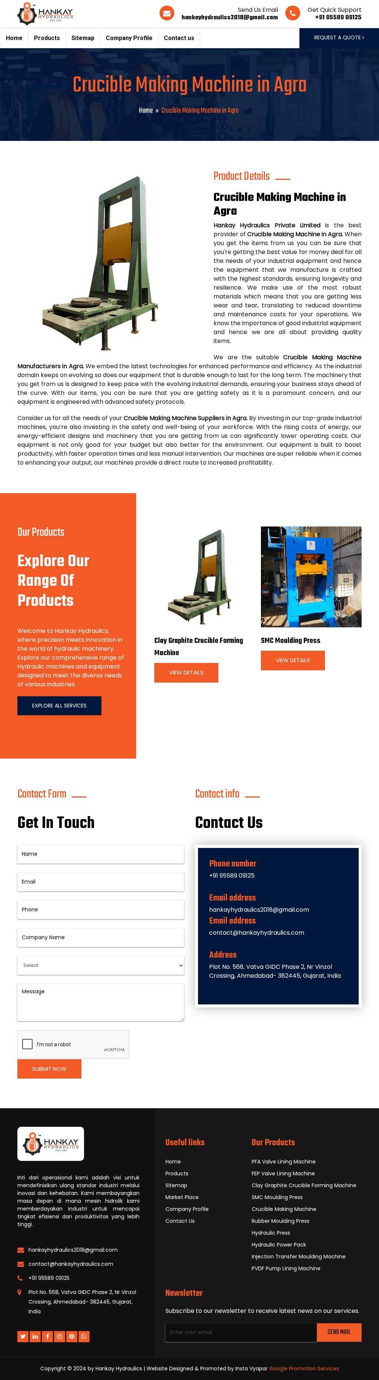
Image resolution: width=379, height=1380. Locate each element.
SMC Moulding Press (291, 641)
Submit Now (49, 1069)
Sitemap (82, 38)
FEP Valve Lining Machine (283, 1173)
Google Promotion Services (304, 1368)
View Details (186, 672)
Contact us (179, 38)
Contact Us (180, 1221)
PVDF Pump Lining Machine (286, 1268)
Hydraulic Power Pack (279, 1244)
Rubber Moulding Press (280, 1221)
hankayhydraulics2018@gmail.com (230, 18)
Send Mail (339, 1332)
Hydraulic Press (271, 1233)
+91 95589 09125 (338, 18)
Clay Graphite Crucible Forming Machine (304, 1185)
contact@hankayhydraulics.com (256, 932)
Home (14, 38)
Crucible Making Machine (284, 1209)
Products (47, 38)
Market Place (182, 1197)
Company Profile (129, 38)
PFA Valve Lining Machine (284, 1161)
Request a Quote (338, 37)
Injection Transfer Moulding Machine (299, 1256)
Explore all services (59, 705)
